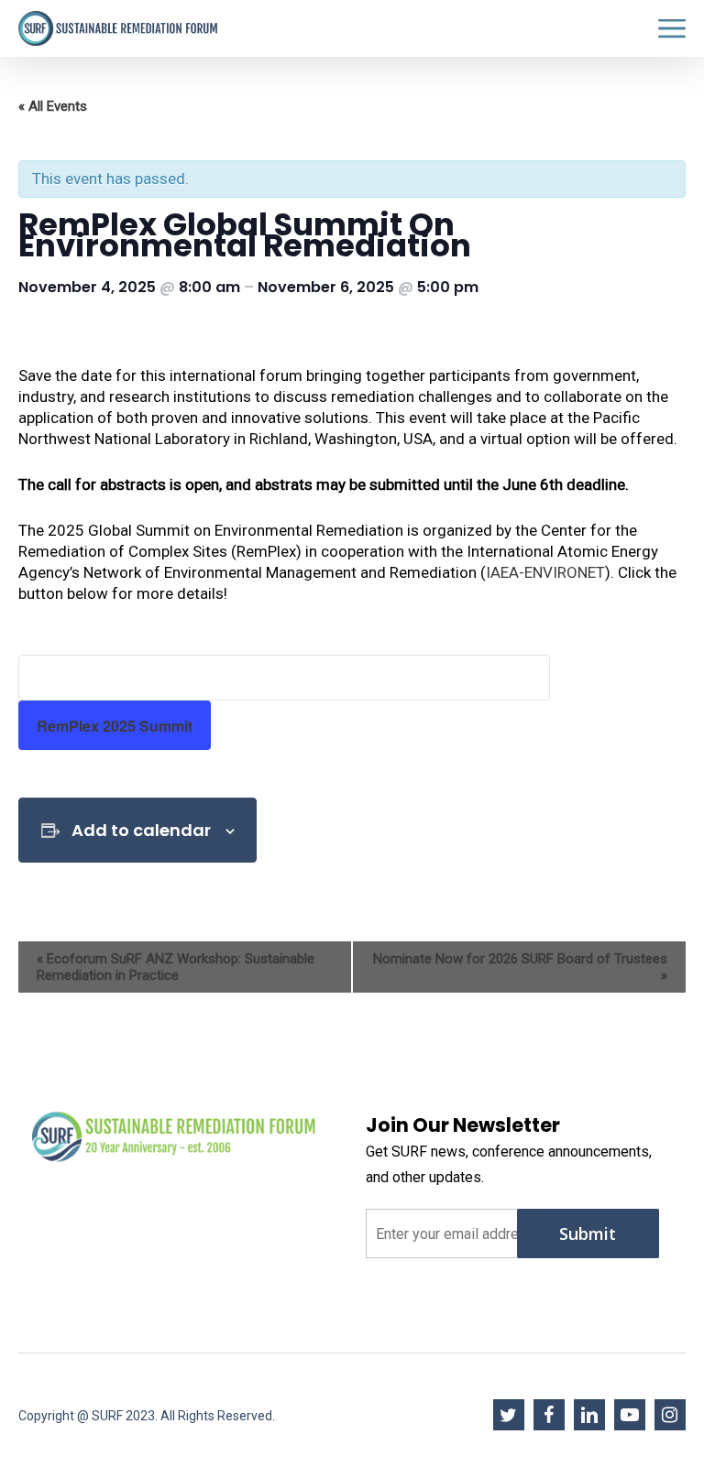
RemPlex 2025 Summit (114, 725)
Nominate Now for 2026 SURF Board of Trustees (520, 967)
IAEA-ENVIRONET (545, 572)
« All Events (52, 106)
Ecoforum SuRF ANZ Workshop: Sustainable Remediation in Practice (175, 967)
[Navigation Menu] (672, 28)
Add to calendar (141, 830)
